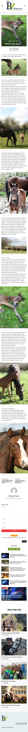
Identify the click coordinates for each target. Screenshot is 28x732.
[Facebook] (9, 549)
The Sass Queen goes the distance (10, 633)
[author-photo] (2, 635)
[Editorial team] (14, 490)
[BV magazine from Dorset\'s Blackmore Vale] (14, 5)
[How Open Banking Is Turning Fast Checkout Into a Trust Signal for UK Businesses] (5, 582)
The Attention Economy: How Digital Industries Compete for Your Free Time (18, 556)
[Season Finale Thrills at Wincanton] (14, 694)
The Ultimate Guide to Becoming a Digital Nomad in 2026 (18, 562)
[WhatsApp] (18, 549)
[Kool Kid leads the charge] (14, 670)
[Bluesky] (25, 724)
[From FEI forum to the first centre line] (14, 646)
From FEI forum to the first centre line (11, 657)
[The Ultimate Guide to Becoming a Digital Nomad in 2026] (5, 562)
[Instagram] (20, 724)
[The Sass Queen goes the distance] (14, 622)
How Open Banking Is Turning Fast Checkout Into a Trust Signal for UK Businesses (18, 582)
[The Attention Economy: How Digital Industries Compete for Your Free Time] (5, 555)
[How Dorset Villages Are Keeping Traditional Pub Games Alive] (5, 575)
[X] (12, 549)
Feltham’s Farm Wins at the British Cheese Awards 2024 (20, 481)
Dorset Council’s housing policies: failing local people (7, 481)
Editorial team (15, 48)
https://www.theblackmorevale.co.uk (14, 498)
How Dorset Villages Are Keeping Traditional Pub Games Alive (17, 575)
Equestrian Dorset (14, 41)
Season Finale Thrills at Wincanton (10, 705)
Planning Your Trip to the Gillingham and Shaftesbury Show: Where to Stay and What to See (18, 569)
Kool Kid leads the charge (8, 681)
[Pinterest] (15, 549)
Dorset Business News (6, 594)
